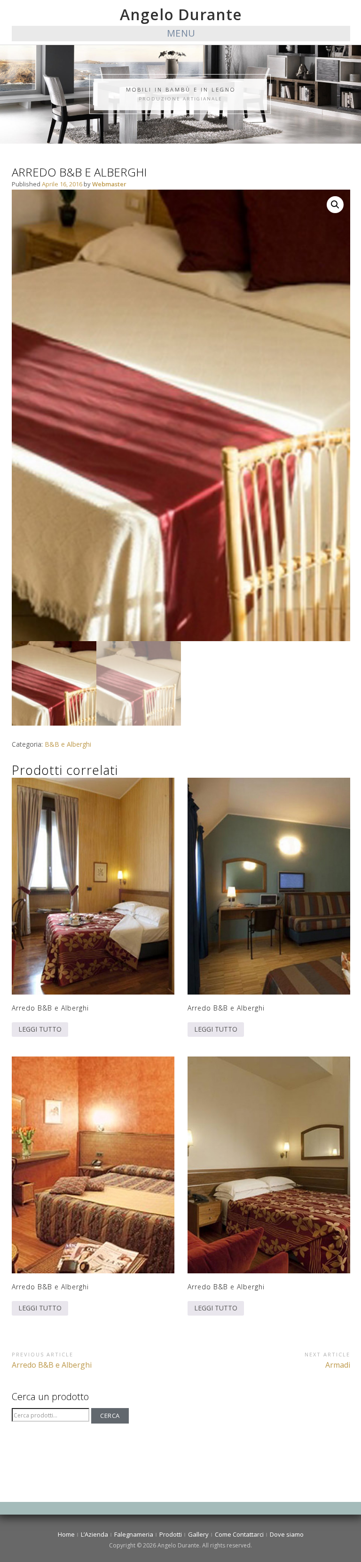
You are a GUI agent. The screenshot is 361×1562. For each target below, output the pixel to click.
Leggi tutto (40, 1029)
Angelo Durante (181, 14)
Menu (181, 33)
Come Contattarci (239, 1534)
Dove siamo (287, 1534)
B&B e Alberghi (68, 744)
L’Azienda (94, 1534)
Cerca (110, 1415)
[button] (335, 204)
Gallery (198, 1534)
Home (66, 1534)
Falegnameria (133, 1534)
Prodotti (170, 1534)
